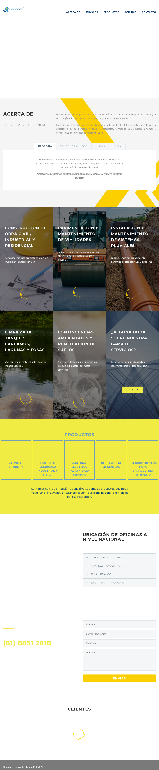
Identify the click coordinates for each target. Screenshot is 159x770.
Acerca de (73, 12)
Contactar (132, 389)
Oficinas (130, 12)
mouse (79, 84)
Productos (111, 12)
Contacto (149, 12)
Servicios (91, 12)
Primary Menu (153, 2)
